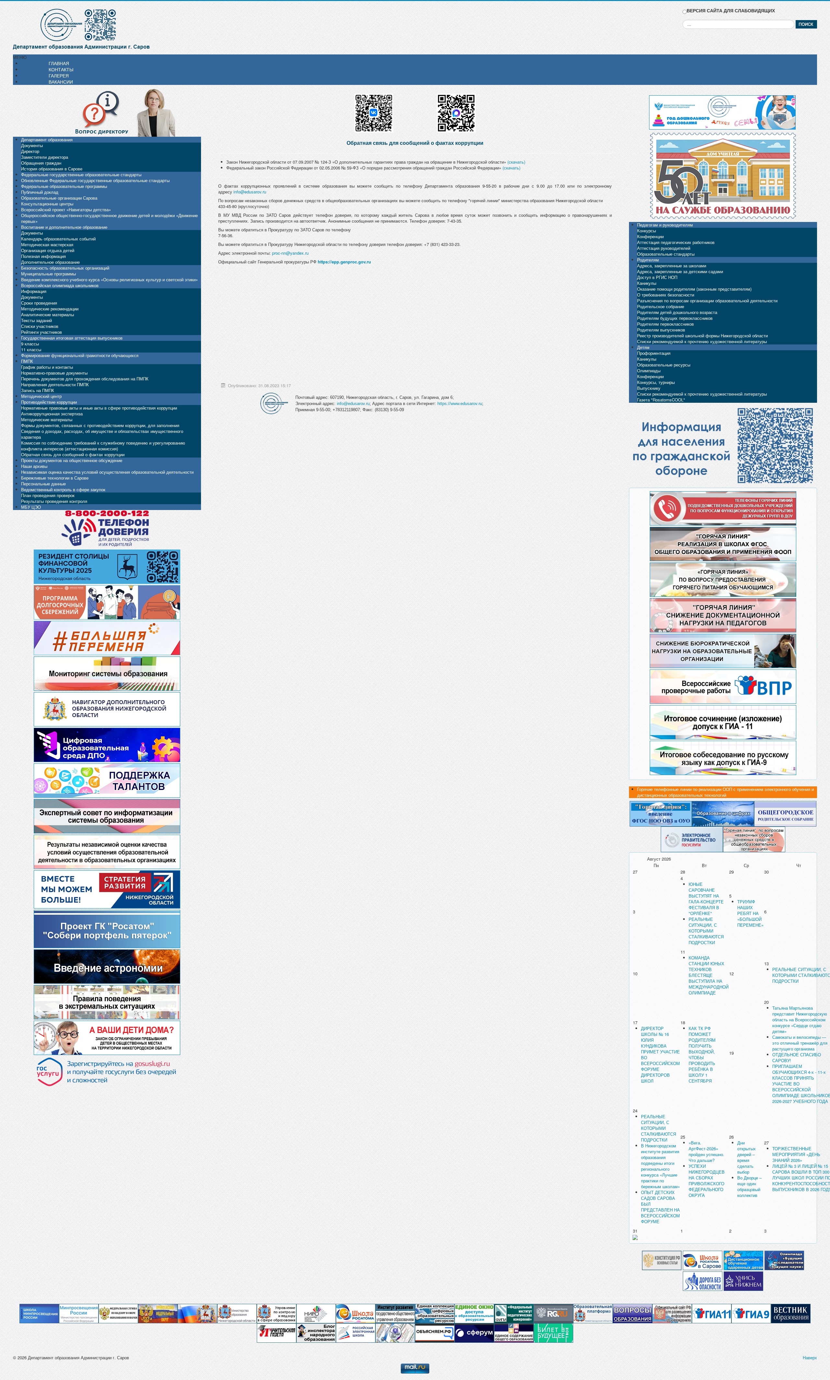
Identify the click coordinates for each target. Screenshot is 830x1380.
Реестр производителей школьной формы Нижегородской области (702, 335)
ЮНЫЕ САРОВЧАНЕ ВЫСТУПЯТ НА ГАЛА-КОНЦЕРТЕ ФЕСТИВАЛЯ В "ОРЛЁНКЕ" (706, 898)
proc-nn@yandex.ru (290, 253)
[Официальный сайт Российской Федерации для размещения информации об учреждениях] (672, 1313)
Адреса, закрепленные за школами (671, 265)
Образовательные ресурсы (663, 365)
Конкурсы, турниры (656, 382)
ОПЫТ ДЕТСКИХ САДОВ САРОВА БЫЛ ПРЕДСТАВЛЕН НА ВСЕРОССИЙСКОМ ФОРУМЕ (660, 1206)
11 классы (31, 349)
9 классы (30, 344)
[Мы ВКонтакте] (373, 111)
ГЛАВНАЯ (59, 63)
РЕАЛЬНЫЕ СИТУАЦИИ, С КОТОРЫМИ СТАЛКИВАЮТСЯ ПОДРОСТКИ (706, 930)
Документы (32, 145)
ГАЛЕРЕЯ (59, 75)
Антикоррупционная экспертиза (52, 414)
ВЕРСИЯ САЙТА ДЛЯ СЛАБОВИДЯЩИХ (731, 10)
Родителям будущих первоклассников (675, 318)
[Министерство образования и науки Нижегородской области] (237, 1313)
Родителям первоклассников (665, 324)
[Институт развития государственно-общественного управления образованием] (395, 1313)
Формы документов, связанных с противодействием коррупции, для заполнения (100, 425)
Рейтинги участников (41, 332)
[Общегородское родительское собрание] (785, 813)
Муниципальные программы (48, 274)
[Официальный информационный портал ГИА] (751, 1313)
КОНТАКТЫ (61, 69)
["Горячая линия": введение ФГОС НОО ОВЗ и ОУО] (661, 813)
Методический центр (41, 396)
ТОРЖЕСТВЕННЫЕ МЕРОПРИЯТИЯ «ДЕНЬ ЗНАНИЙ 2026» (796, 1154)
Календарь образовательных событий (58, 239)
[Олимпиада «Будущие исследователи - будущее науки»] (784, 1260)
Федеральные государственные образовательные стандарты (81, 174)
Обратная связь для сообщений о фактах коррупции (72, 454)
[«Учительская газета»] (276, 1332)
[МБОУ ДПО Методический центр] (395, 1332)
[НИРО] (316, 1313)
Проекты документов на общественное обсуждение (71, 460)
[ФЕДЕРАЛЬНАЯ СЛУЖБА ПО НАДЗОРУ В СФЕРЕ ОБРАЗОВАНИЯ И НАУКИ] (118, 1313)
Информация (33, 291)
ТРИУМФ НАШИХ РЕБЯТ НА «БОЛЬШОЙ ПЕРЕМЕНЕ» (750, 913)
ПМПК (27, 361)
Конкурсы (646, 230)
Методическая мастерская (47, 244)
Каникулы (646, 283)
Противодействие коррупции (49, 402)
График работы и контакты (47, 367)
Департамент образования (47, 139)
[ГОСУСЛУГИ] (692, 839)
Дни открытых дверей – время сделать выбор (746, 1157)
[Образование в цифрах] (723, 813)
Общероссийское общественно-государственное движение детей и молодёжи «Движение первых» (109, 218)
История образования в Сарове (51, 169)
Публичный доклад (39, 192)
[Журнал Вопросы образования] (632, 1313)
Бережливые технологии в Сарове (55, 478)
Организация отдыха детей (47, 250)
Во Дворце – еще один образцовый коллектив (749, 1186)
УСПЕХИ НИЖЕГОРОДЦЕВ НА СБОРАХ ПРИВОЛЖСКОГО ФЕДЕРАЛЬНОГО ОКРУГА (707, 1180)
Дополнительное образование (50, 262)
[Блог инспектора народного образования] (316, 1332)
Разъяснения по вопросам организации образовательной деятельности (707, 300)
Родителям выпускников (661, 330)
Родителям (648, 260)
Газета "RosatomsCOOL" (661, 400)
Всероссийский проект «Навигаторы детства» (66, 209)
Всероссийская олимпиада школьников (60, 285)
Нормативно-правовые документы (54, 373)
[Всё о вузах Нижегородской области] (743, 1281)
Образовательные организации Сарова (59, 198)
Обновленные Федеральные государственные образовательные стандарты (95, 180)
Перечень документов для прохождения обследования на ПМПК (84, 379)
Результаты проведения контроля (54, 501)
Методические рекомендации (49, 309)
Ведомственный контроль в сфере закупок (63, 489)
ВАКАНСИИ (61, 81)
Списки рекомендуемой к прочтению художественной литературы (702, 341)
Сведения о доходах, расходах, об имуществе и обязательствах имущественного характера (102, 434)
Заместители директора (44, 157)
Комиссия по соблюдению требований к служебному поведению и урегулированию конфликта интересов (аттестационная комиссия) (103, 446)
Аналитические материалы (47, 314)
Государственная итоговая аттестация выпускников (72, 338)
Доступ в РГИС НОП (657, 277)
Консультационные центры (47, 204)
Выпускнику (648, 388)
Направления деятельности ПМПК (55, 384)
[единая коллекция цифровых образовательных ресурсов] (435, 1313)
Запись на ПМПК (37, 390)
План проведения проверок (48, 495)
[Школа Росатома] (702, 1260)
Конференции (650, 236)
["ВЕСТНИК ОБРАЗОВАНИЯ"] (791, 1313)
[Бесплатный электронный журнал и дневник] (593, 1313)
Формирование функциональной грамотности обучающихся (79, 355)
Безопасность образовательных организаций (65, 268)
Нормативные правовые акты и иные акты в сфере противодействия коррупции (99, 408)
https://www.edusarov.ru (459, 403)
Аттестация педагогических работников (676, 242)
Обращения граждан (41, 163)
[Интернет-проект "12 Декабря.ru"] (661, 1260)
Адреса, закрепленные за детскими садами (680, 271)
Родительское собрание (660, 306)
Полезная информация (43, 256)
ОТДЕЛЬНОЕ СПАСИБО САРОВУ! (796, 1057)
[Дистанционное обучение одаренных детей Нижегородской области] (743, 1260)
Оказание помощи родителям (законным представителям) (694, 289)
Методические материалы (46, 419)
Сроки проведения (39, 303)
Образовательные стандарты (665, 254)
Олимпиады (648, 370)
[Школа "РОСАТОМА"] (355, 1313)
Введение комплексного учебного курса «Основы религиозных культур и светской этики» (109, 279)
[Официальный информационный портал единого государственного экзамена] (711, 1313)
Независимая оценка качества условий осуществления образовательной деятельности (107, 472)
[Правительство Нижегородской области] (197, 1313)
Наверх (810, 1357)
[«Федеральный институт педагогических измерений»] (514, 1313)
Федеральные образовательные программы (64, 186)
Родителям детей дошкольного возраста (677, 312)
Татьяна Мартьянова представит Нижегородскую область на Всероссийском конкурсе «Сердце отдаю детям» (799, 1019)
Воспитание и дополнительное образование (64, 227)
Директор (30, 151)
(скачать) (516, 162)
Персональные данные (43, 484)
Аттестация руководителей (663, 248)
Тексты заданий (36, 320)
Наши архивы (34, 466)
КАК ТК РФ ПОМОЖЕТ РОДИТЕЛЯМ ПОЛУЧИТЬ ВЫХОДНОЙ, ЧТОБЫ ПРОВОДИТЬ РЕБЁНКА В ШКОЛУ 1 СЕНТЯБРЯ (702, 1054)
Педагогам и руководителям (665, 225)
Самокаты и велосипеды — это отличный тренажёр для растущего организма (799, 1043)
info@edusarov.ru (249, 192)
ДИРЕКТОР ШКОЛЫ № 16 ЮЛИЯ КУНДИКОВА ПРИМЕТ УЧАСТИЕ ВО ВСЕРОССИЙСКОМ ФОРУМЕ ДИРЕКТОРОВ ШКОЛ (660, 1054)
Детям (643, 347)
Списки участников (39, 326)
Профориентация (653, 353)
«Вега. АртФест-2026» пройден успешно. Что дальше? (706, 1151)
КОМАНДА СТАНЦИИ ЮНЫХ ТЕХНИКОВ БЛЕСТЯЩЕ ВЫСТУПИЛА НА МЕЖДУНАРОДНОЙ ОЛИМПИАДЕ (709, 975)
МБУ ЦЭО (31, 507)
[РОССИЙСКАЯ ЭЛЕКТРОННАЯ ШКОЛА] (355, 1332)
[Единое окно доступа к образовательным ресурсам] (474, 1313)
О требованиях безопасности (665, 295)
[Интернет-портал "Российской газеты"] (553, 1313)
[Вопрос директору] (107, 112)
